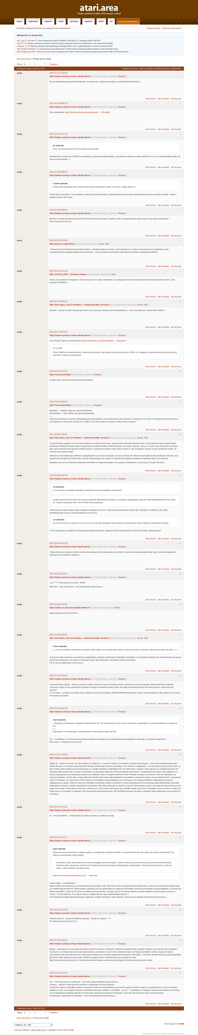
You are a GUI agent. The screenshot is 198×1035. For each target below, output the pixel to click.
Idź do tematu (163, 99)
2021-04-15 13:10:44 (58, 910)
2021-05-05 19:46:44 (58, 402)
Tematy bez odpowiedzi (171, 28)
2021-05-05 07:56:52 (58, 434)
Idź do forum (151, 99)
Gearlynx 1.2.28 (23, 46)
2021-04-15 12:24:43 (58, 973)
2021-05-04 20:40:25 (58, 543)
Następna (54, 64)
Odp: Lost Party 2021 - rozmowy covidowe (68, 274)
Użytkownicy (33, 21)
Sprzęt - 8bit (104, 244)
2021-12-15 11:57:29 (58, 134)
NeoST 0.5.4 (22, 43)
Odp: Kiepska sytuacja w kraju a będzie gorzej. (70, 76)
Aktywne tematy (153, 28)
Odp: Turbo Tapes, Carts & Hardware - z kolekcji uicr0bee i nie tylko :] (80, 305)
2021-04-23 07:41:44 (58, 604)
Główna (19, 21)
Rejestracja (74, 21)
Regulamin (48, 21)
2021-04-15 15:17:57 (58, 837)
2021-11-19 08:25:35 (58, 172)
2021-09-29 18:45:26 (58, 210)
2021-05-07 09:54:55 (58, 332)
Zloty (113, 274)
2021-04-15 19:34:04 (58, 675)
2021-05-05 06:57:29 (58, 475)
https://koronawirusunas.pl (60, 221)
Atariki (101, 21)
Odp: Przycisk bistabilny (60, 375)
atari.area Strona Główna (128, 21)
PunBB (181, 1024)
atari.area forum (24, 59)
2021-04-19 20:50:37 (58, 635)
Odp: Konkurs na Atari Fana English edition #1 (70, 608)
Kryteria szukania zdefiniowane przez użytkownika (160, 69)
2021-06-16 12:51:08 (58, 271)
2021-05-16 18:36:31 (58, 301)
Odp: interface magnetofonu (62, 244)
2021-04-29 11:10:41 (58, 574)
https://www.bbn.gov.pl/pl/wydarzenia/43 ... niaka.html (75, 875)
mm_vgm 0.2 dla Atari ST (27, 41)
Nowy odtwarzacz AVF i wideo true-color (33, 52)
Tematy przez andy (130, 69)
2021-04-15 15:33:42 (58, 807)
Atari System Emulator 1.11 (28, 49)
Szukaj (60, 21)
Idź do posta (176, 99)
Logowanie (88, 21)
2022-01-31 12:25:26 (58, 73)
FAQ (111, 21)
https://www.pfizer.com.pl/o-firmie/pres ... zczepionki (103, 341)
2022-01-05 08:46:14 (58, 103)
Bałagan (122, 76)
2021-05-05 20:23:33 (58, 371)
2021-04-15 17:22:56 (58, 755)
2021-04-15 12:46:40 (58, 940)
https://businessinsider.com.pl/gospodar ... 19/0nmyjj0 (87, 112)
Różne (117, 608)
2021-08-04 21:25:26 (58, 240)
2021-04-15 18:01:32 (58, 708)
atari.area (99, 8)
